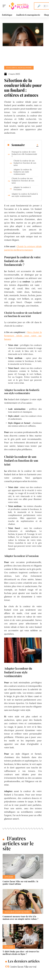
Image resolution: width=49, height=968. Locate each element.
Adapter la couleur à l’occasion (22, 188)
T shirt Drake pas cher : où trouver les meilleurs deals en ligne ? (21, 952)
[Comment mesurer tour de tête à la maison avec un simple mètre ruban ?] (23, 901)
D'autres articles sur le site (18, 843)
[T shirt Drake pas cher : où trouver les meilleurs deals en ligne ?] (23, 936)
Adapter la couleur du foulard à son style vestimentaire (23, 171)
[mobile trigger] (5, 6)
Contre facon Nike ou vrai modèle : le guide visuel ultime (20, 882)
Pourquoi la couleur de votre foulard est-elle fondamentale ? (24, 154)
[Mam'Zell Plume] (19, 6)
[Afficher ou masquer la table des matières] (31, 145)
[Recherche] (39, 6)
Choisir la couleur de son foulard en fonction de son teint (25, 162)
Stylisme (9, 877)
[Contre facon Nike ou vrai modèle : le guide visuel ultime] (23, 866)
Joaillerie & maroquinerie (18, 68)
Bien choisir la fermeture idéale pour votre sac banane (23, 335)
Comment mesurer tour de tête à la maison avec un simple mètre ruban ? (20, 917)
